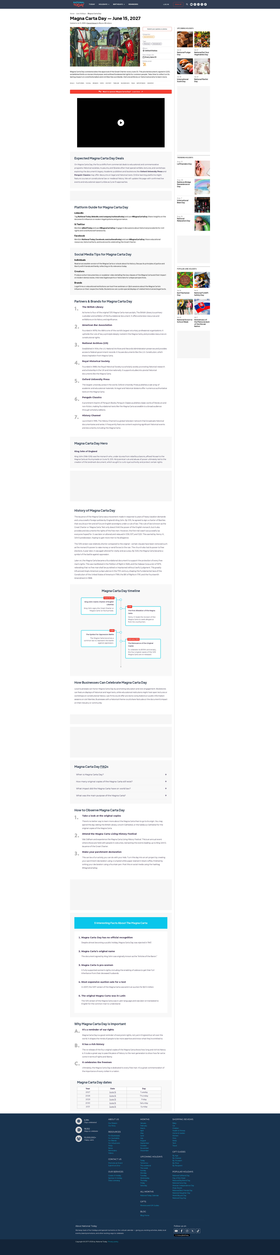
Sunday (143, 1171)
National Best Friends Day (182, 1190)
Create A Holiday (114, 1176)
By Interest (176, 1158)
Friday (142, 1183)
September (144, 1143)
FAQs (133, 83)
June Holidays (81, 13)
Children (175, 1128)
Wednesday (144, 1178)
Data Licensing (114, 1180)
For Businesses (114, 1136)
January (143, 1123)
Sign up (178, 4)
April (142, 1131)
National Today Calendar (149, 1195)
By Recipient (177, 1166)
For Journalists (113, 1138)
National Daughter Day (181, 1193)
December (144, 1151)
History (108, 83)
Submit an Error (114, 1166)
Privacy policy (113, 1242)
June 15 (112, 1092)
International (157, 44)
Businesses (125, 83)
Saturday (143, 1186)
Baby (174, 1123)
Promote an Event (115, 1163)
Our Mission (112, 1123)
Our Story (112, 1126)
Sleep (174, 1141)
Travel (174, 1146)
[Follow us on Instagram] (198, 4)
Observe (150, 83)
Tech (174, 1143)
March (142, 1128)
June (142, 1136)
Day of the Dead (178, 1178)
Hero (102, 83)
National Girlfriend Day (181, 1176)
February (143, 1126)
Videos (110, 1153)
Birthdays (118, 4)
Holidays (103, 4)
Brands (95, 83)
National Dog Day (179, 1198)
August (143, 1141)
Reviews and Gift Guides (149, 1205)
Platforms (80, 83)
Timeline (116, 83)
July (141, 1138)
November (144, 1148)
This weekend (145, 1166)
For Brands (112, 1141)
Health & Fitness (178, 1131)
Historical (147, 44)
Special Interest (92, 23)
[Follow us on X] (202, 4)
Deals (72, 83)
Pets (174, 1138)
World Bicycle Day (179, 1195)
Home (72, 13)
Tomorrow (144, 1163)
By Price (175, 1163)
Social (88, 83)
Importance (141, 83)
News (110, 1148)
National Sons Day (179, 1183)
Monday (143, 1173)
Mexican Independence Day (183, 1186)
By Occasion (177, 1161)
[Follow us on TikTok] (205, 4)
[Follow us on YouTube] (191, 4)
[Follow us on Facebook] (195, 4)
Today (92, 4)
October (143, 1146)
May (142, 1133)
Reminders (133, 4)
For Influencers (114, 1143)
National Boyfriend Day (181, 1180)
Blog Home (144, 1215)
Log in (166, 4)
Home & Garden (178, 1133)
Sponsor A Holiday (115, 1178)
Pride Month (177, 1188)
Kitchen (175, 1136)
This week (144, 1168)
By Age (175, 1156)
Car (173, 1126)
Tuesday (143, 1176)
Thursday (143, 1180)
